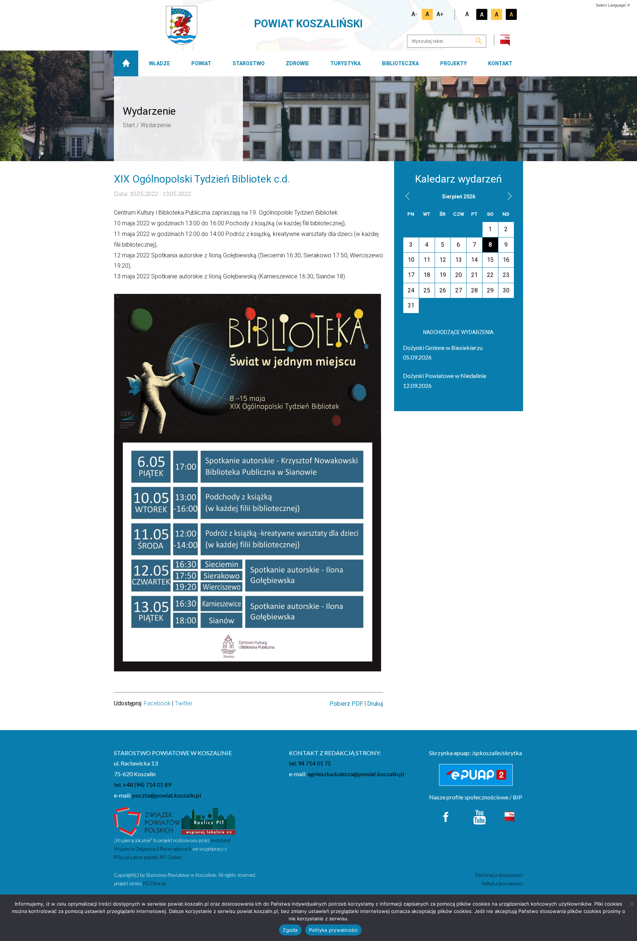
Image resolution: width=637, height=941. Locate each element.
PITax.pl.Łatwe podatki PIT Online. (148, 857)
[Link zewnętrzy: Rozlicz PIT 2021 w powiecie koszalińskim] (208, 820)
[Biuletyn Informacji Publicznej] (509, 816)
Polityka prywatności (502, 883)
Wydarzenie (155, 125)
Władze (159, 63)
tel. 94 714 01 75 (310, 763)
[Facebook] (446, 816)
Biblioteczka (400, 63)
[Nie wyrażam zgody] (631, 903)
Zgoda (290, 930)
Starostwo (249, 63)
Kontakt (500, 63)
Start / (131, 125)
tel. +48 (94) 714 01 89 (142, 784)
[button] (407, 196)
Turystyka (345, 63)
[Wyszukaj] (479, 41)
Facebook (157, 703)
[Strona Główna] (126, 63)
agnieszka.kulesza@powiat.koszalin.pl (355, 773)
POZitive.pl (154, 883)
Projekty (453, 63)
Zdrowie (297, 63)
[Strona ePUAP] (476, 775)
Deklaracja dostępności (499, 875)
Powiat (201, 63)
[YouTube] (479, 816)
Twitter (183, 703)
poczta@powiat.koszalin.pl (166, 795)
